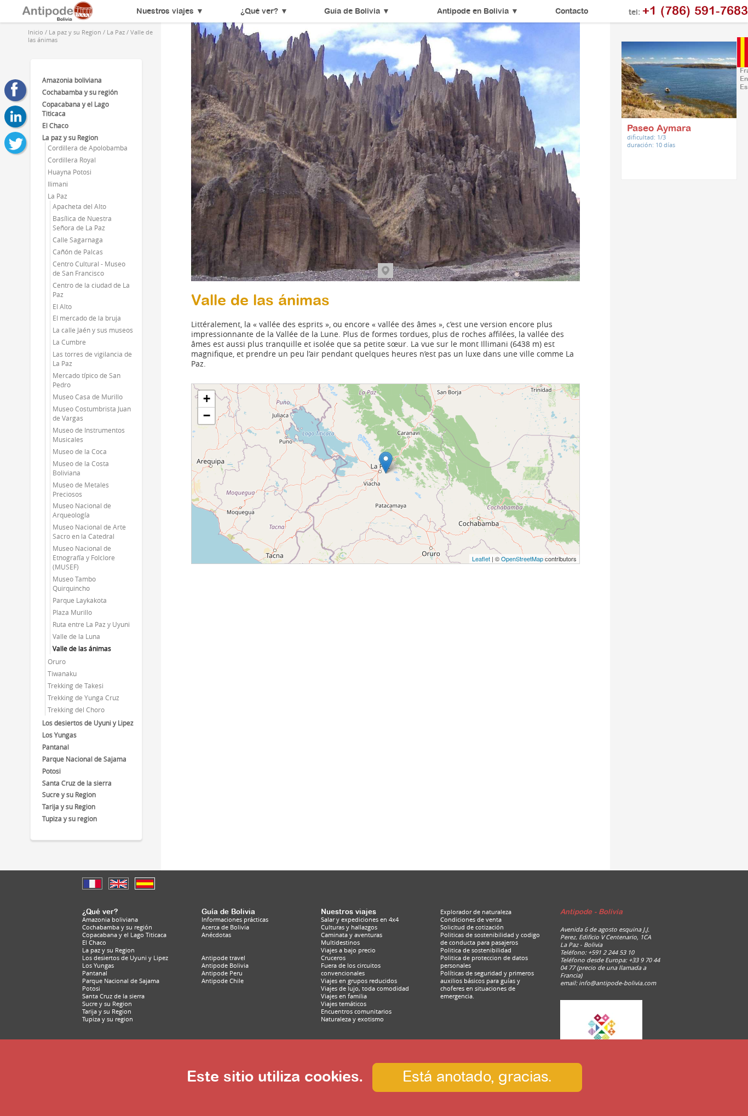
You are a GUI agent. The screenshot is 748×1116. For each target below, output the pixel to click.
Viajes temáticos (343, 1004)
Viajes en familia (344, 996)
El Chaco (55, 125)
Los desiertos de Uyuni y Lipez (88, 723)
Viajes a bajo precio (348, 950)
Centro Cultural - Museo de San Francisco (89, 268)
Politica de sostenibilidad (475, 950)
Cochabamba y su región (80, 92)
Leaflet (481, 558)
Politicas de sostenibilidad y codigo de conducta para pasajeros (490, 938)
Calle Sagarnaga (78, 240)
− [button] (206, 415)
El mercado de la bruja (87, 318)
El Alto (62, 306)
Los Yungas (59, 735)
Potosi (51, 771)
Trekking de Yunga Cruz (83, 697)
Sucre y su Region (69, 794)
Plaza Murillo (72, 612)
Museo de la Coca (80, 451)
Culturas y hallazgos (349, 927)
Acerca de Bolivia (225, 927)
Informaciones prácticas (235, 919)
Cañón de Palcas (78, 252)
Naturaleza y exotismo (352, 1019)
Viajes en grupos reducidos (359, 981)
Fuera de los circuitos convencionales (351, 969)
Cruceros (333, 958)
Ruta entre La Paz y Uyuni (91, 624)
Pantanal (55, 747)
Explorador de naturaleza (475, 912)
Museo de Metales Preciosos (81, 489)
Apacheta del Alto (79, 206)
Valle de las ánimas (82, 648)
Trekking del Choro (76, 709)
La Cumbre (69, 342)
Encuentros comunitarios (356, 1011)
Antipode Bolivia (225, 965)
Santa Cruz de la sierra (77, 783)
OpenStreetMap (522, 558)
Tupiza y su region (69, 818)
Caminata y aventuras (351, 935)
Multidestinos (340, 942)
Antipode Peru (222, 973)
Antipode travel (223, 958)
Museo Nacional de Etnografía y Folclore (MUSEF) (84, 558)
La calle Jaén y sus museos (93, 330)
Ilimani (58, 184)
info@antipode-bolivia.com (617, 983)
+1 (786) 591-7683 (695, 11)
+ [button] (206, 398)
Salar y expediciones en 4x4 (360, 919)
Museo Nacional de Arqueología (82, 510)
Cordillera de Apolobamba (88, 148)
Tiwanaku (62, 673)
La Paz (57, 196)
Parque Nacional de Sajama (84, 759)
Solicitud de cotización (472, 927)
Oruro (57, 661)
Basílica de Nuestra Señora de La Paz (82, 223)
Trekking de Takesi (75, 685)
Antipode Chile (223, 981)
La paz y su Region (70, 137)
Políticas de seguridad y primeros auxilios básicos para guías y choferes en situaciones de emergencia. (487, 984)
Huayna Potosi (69, 172)
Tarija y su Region (68, 806)
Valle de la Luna (76, 636)
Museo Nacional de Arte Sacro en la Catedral (89, 531)
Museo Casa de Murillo (88, 397)
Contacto (571, 11)
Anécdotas (216, 935)
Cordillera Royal (72, 160)
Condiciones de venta (471, 919)
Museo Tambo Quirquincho (74, 583)
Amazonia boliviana (72, 80)
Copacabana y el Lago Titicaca (124, 935)
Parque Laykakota (80, 600)
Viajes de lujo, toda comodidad (365, 988)
